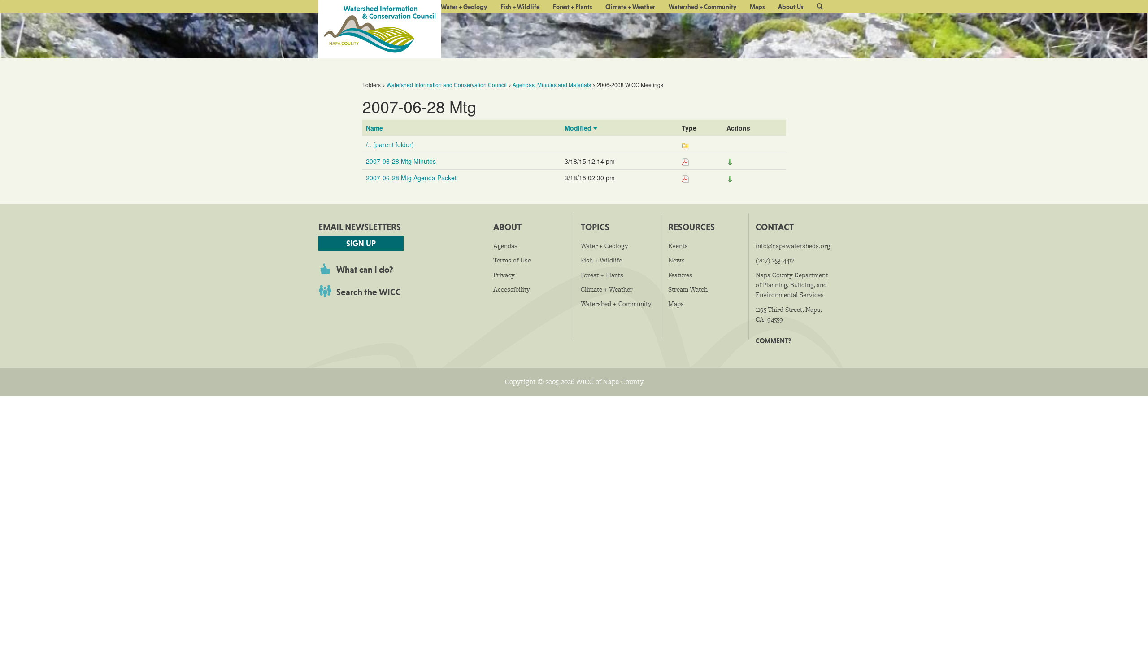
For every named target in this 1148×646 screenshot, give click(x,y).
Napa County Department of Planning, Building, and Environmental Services (792, 285)
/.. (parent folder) (390, 144)
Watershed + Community (702, 6)
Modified (579, 127)
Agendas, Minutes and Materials (552, 84)
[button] (820, 6)
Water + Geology (464, 6)
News (676, 260)
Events (678, 245)
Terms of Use (512, 260)
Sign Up (361, 243)
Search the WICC (368, 292)
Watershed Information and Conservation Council (447, 84)
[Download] (730, 161)
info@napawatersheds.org (793, 245)
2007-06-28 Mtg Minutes (401, 161)
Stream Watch (688, 289)
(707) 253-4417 (775, 260)
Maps (757, 6)
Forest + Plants (572, 6)
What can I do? (364, 270)
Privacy (504, 275)
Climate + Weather (630, 6)
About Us (790, 6)
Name (374, 127)
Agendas (505, 245)
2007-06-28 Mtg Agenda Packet (411, 177)
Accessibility (511, 289)
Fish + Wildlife (519, 6)
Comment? (773, 341)
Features (680, 275)
